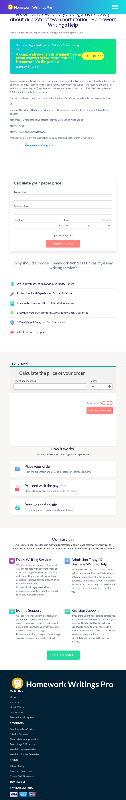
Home (13, 697)
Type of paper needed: (25, 380)
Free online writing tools (22, 717)
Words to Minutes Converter (24, 754)
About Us (14, 702)
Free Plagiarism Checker (22, 729)
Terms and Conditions (21, 771)
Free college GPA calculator (24, 744)
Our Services (16, 712)
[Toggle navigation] (115, 6)
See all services (63, 655)
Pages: (93, 380)
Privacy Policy (17, 766)
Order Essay (94, 55)
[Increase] (109, 226)
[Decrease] (67, 226)
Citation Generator (19, 734)
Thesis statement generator (24, 739)
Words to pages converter (23, 749)
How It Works (17, 707)
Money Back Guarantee (22, 776)
